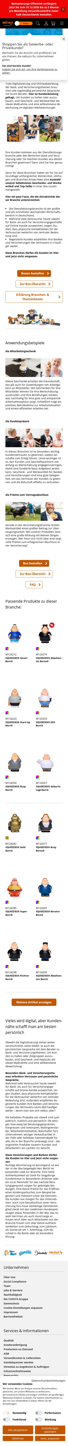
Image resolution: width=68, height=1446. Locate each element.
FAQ (33, 585)
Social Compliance (15, 1281)
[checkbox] (6, 1413)
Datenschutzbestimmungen (48, 1380)
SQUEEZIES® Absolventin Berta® (49, 659)
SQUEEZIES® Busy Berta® (46, 849)
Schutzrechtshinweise (17, 1371)
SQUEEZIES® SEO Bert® (45, 724)
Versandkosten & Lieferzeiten (22, 1358)
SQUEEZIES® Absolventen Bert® (49, 977)
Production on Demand (18, 1349)
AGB (6, 1353)
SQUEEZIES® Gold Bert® (15, 849)
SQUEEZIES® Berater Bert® (48, 913)
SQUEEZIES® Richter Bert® (17, 977)
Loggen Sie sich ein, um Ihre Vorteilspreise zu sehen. (29, 71)
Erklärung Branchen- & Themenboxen (32, 297)
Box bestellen (32, 563)
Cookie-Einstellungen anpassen (23, 1308)
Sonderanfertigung (15, 1345)
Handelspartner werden (18, 1362)
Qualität (9, 1340)
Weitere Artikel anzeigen (34, 1002)
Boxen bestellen (32, 273)
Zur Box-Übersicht (33, 284)
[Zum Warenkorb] (53, 23)
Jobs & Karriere (13, 1290)
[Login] (46, 23)
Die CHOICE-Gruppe (16, 1299)
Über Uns (9, 1277)
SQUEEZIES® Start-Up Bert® (17, 724)
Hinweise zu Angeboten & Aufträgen (26, 1366)
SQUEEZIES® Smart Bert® (16, 659)
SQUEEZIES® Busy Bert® (15, 788)
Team (7, 1286)
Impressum (11, 1312)
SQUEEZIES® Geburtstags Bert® (48, 788)
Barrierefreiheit (13, 1316)
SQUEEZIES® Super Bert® (16, 913)
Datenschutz (11, 1303)
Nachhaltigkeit (13, 1294)
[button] (37, 23)
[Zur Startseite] (8, 23)
